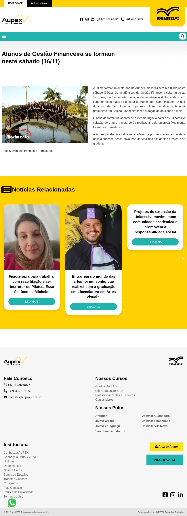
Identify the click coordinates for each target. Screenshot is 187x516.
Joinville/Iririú (104, 421)
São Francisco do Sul (110, 431)
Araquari (101, 415)
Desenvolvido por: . (160, 512)
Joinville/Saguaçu (107, 426)
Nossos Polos (109, 407)
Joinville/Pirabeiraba (156, 421)
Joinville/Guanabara (156, 415)
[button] (4, 36)
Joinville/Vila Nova (154, 426)
